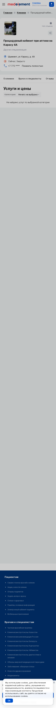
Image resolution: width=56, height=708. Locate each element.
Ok (9, 700)
